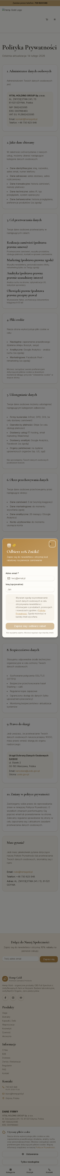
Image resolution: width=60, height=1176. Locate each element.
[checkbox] (11, 600)
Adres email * (12, 573)
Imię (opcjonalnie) (14, 584)
